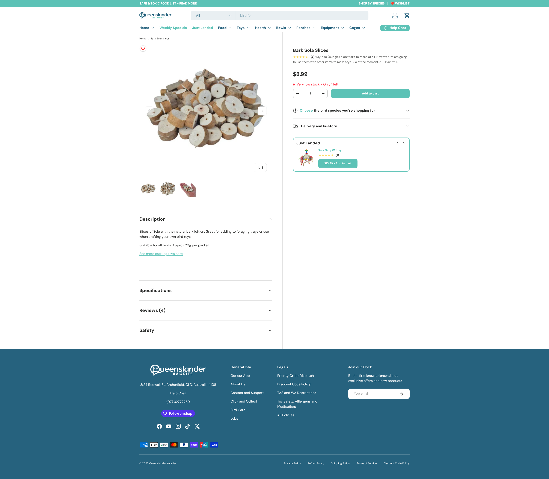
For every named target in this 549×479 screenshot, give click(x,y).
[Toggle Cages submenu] (363, 27)
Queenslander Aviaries (162, 463)
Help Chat (178, 393)
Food (222, 27)
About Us (238, 384)
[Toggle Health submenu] (269, 27)
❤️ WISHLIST (400, 3)
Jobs (234, 418)
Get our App (240, 375)
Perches (303, 27)
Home (144, 27)
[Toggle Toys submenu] (248, 27)
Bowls (281, 27)
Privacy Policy (292, 463)
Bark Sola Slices (160, 38)
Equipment (330, 27)
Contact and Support (247, 393)
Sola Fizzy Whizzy (330, 150)
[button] (407, 15)
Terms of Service (367, 463)
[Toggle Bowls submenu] (289, 27)
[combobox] (280, 15)
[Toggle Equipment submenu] (342, 27)
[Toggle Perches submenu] (314, 27)
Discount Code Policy (294, 384)
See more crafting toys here (161, 253)
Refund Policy (316, 463)
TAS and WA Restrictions (296, 393)
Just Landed (202, 27)
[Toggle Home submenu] (152, 27)
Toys (241, 27)
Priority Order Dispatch (295, 375)
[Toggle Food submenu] (229, 27)
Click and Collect (244, 401)
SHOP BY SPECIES (372, 3)
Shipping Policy (340, 463)
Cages (354, 27)
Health (260, 27)
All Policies (285, 415)
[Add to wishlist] (143, 48)
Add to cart (370, 93)
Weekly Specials (173, 27)
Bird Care (238, 410)
